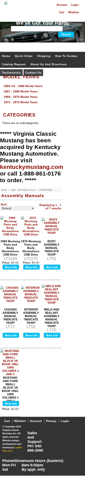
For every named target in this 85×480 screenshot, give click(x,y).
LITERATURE (46, 190)
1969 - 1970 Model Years (23, 190)
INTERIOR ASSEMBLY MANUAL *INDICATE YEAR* (31, 316)
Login (75, 5)
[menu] (41, 94)
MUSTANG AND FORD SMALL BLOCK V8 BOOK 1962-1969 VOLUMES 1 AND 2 (10, 389)
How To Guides (66, 56)
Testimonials (11, 72)
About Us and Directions (49, 64)
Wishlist (73, 12)
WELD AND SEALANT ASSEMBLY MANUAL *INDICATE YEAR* (51, 318)
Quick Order (24, 56)
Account (62, 5)
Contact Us (33, 72)
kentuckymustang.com (31, 167)
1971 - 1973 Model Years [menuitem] (21, 102)
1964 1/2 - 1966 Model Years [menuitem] (23, 86)
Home (6, 56)
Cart (61, 12)
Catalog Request (14, 64)
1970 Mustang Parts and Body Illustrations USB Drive (31, 248)
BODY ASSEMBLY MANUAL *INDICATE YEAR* (51, 248)
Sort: (4, 204)
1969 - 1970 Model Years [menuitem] (21, 96)
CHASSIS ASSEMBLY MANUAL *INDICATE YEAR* (10, 316)
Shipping (44, 56)
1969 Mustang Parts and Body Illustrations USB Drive (10, 248)
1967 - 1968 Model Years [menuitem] (21, 91)
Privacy (51, 421)
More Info (11, 267)
